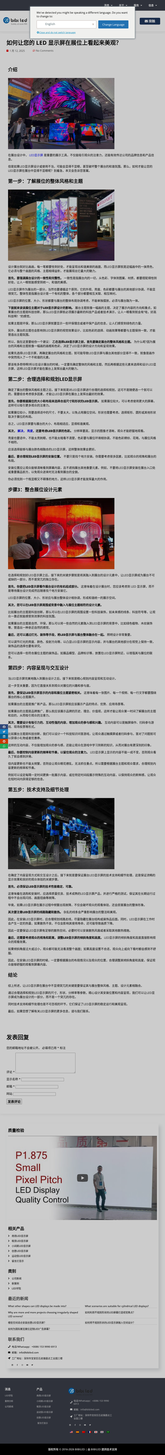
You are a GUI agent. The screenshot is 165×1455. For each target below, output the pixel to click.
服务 (136, 5)
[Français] (89, 1432)
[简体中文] (83, 1432)
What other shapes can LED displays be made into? (37, 1306)
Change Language (113, 24)
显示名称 (13, 1079)
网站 (9, 1094)
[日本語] (95, 1432)
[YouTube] (27, 1365)
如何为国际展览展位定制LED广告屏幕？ (29, 1328)
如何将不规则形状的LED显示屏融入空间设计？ (110, 1322)
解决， (22, 431)
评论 (10, 1072)
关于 (121, 5)
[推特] (32, 1365)
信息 (151, 5)
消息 (106, 5)
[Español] (77, 1432)
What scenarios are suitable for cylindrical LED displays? (117, 1306)
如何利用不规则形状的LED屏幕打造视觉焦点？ (110, 1312)
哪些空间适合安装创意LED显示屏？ (27, 1322)
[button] (4, 726)
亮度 (30, 431)
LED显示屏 (35, 155)
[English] (71, 1432)
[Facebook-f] (17, 1365)
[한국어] (102, 1432)
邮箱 (10, 1086)
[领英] (12, 1365)
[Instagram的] (22, 1365)
